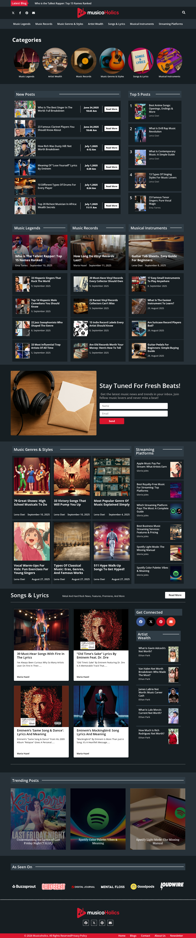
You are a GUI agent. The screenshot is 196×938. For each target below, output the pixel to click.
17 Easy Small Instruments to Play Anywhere (164, 279)
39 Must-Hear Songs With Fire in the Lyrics (40, 655)
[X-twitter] (13, 12)
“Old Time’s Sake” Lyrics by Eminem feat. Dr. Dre (96, 655)
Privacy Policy (79, 935)
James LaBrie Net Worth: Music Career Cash (150, 692)
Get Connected (149, 612)
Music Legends (21, 24)
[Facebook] (140, 621)
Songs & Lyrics (116, 24)
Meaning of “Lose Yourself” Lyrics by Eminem (57, 167)
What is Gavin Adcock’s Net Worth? (152, 649)
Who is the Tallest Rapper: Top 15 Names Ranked (63, 3)
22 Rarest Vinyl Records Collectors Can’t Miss (103, 301)
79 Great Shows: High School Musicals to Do (30, 502)
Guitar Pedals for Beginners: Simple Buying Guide (163, 348)
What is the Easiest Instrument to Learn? (161, 301)
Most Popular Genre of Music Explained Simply (112, 502)
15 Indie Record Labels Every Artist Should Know (106, 324)
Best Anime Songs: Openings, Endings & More (161, 108)
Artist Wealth (95, 24)
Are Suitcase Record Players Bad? (164, 324)
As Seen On (22, 866)
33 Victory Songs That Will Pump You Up (70, 502)
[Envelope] (33, 12)
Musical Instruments (142, 24)
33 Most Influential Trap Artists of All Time (45, 346)
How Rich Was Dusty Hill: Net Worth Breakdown (55, 147)
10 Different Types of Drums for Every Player (57, 186)
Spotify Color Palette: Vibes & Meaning (152, 569)
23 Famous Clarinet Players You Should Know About (56, 128)
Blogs (133, 935)
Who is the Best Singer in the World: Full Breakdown (55, 109)
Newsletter (176, 935)
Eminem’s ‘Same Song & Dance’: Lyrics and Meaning (40, 732)
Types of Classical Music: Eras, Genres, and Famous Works (69, 569)
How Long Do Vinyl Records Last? (94, 258)
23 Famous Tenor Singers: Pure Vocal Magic (160, 200)
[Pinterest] (26, 12)
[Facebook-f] (19, 12)
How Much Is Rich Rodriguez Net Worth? (151, 732)
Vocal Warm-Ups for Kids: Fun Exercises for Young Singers (31, 569)
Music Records (43, 24)
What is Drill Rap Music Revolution (162, 130)
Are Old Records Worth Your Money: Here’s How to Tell (106, 346)
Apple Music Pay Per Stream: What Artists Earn (152, 465)
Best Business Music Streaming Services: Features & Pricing (148, 529)
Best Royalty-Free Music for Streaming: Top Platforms (151, 487)
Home (121, 935)
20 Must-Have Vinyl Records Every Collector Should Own (106, 279)
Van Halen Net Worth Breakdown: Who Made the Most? (152, 672)
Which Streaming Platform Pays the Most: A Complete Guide (152, 508)
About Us (160, 935)
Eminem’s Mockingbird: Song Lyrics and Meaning (98, 732)
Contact (145, 935)
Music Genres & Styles (70, 24)
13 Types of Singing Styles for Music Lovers (163, 176)
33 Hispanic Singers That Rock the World (46, 279)
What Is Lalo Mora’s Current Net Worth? (150, 711)
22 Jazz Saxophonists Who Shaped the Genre (47, 324)
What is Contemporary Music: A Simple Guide (162, 153)
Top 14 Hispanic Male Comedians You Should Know (45, 303)
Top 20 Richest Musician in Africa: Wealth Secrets (57, 205)
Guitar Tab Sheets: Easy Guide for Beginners (154, 258)
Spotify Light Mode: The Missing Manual (150, 548)
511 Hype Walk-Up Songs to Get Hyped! (109, 567)
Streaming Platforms (171, 24)
